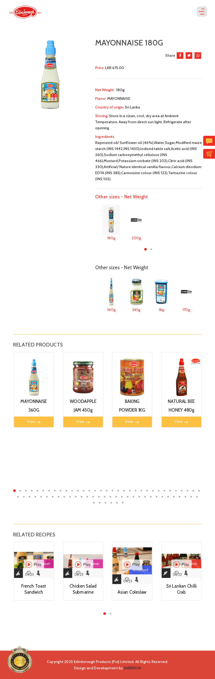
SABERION (132, 668)
